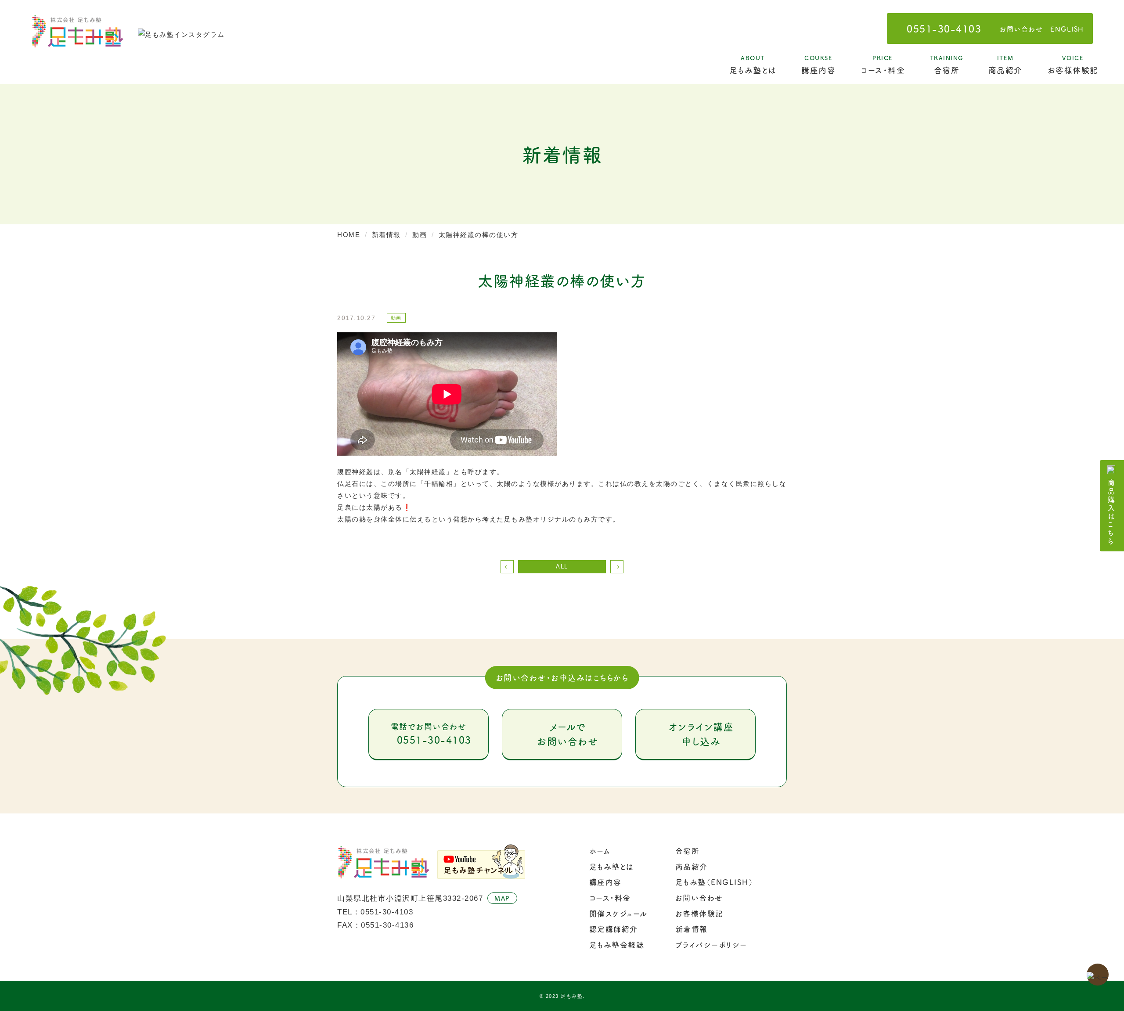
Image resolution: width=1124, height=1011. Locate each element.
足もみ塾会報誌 (617, 944)
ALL (562, 566)
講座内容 (818, 65)
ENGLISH (1067, 28)
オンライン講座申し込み (701, 734)
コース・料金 (883, 65)
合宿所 (946, 65)
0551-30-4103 (944, 28)
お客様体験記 (1073, 65)
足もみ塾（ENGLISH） (714, 882)
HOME (348, 234)
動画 (419, 234)
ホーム (600, 850)
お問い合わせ (1021, 28)
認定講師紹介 (613, 929)
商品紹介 (1005, 65)
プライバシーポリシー (711, 944)
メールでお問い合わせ (567, 734)
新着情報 (386, 234)
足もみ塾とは (753, 65)
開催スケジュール (618, 913)
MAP (502, 898)
